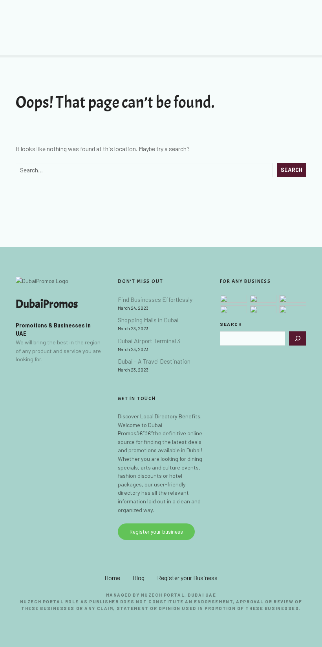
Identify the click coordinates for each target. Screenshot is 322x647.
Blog (139, 577)
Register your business (156, 531)
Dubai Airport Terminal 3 (149, 340)
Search (291, 169)
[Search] (297, 338)
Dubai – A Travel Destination (154, 361)
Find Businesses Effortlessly (155, 299)
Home (112, 577)
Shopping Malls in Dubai (148, 320)
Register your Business (187, 577)
